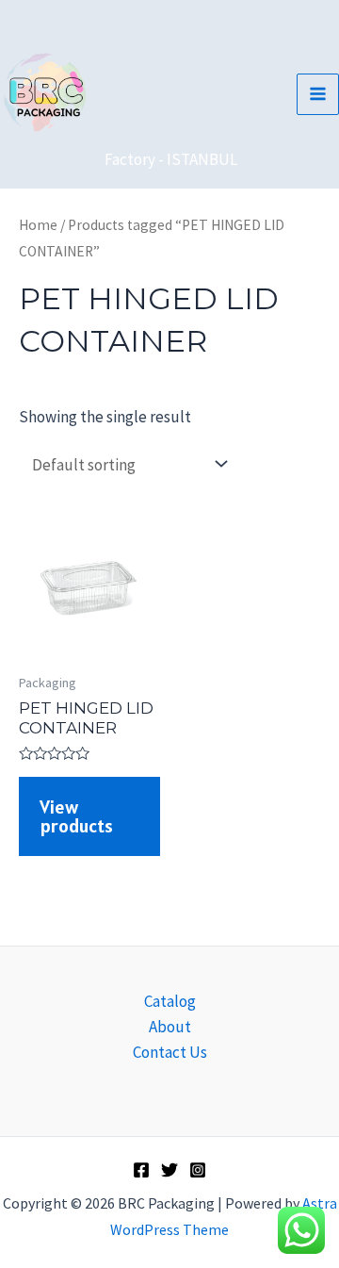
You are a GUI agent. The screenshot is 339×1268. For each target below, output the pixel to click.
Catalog (170, 1001)
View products (76, 816)
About (170, 1026)
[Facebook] (141, 1169)
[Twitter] (169, 1169)
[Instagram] (197, 1169)
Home (38, 225)
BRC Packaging (190, 82)
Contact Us (170, 1052)
